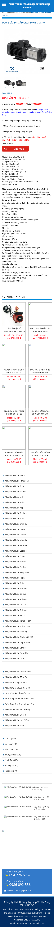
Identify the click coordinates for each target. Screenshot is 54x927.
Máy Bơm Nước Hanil (15, 475)
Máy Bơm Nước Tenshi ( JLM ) (18, 621)
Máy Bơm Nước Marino (15, 588)
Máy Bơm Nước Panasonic (17, 480)
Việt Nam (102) (11, 749)
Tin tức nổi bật (27, 780)
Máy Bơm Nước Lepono (16, 550)
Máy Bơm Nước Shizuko (16, 610)
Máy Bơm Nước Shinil (15, 518)
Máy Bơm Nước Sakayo (15, 594)
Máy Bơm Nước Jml (14, 497)
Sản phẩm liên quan (13, 297)
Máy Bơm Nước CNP (14, 658)
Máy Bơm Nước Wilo (14, 502)
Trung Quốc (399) (13, 754)
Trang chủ (6, 12)
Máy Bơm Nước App (14, 507)
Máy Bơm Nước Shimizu (16, 524)
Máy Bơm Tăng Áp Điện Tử (17, 688)
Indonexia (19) (11, 771)
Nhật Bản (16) (11, 760)
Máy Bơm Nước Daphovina (17, 642)
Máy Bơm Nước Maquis (16, 540)
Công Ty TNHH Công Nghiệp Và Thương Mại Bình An (29, 6)
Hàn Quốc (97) (11, 765)
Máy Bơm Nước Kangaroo (17, 572)
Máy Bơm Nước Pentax (15, 567)
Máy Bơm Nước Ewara (15, 615)
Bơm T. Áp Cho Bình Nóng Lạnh (19, 698)
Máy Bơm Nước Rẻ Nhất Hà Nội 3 (41, 817)
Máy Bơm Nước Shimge (16, 583)
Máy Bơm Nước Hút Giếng (17, 720)
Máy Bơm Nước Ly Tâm (15, 714)
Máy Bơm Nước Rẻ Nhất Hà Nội (39, 788)
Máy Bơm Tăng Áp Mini (16, 682)
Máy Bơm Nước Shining (16, 631)
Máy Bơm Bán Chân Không (17, 709)
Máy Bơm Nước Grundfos (20, 12)
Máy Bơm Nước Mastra (15, 561)
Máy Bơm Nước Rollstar (16, 599)
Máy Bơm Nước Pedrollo (16, 545)
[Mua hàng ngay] (15, 149)
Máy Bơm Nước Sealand (16, 513)
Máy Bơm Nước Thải (14, 725)
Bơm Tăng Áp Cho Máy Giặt (17, 693)
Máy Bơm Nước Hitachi (15, 604)
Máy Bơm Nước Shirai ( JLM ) (18, 626)
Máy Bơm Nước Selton (15, 491)
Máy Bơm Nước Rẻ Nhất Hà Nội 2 (41, 808)
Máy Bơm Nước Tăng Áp (16, 677)
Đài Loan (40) (11, 744)
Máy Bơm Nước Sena (14, 486)
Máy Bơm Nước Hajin (15, 577)
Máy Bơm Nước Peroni (15, 534)
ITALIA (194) (10, 738)
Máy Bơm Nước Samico (15, 647)
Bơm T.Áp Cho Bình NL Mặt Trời (19, 704)
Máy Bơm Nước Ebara (15, 556)
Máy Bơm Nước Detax (15, 529)
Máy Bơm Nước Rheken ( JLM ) (19, 637)
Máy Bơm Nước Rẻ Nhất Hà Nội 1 (41, 798)
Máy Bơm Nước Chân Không (18, 671)
